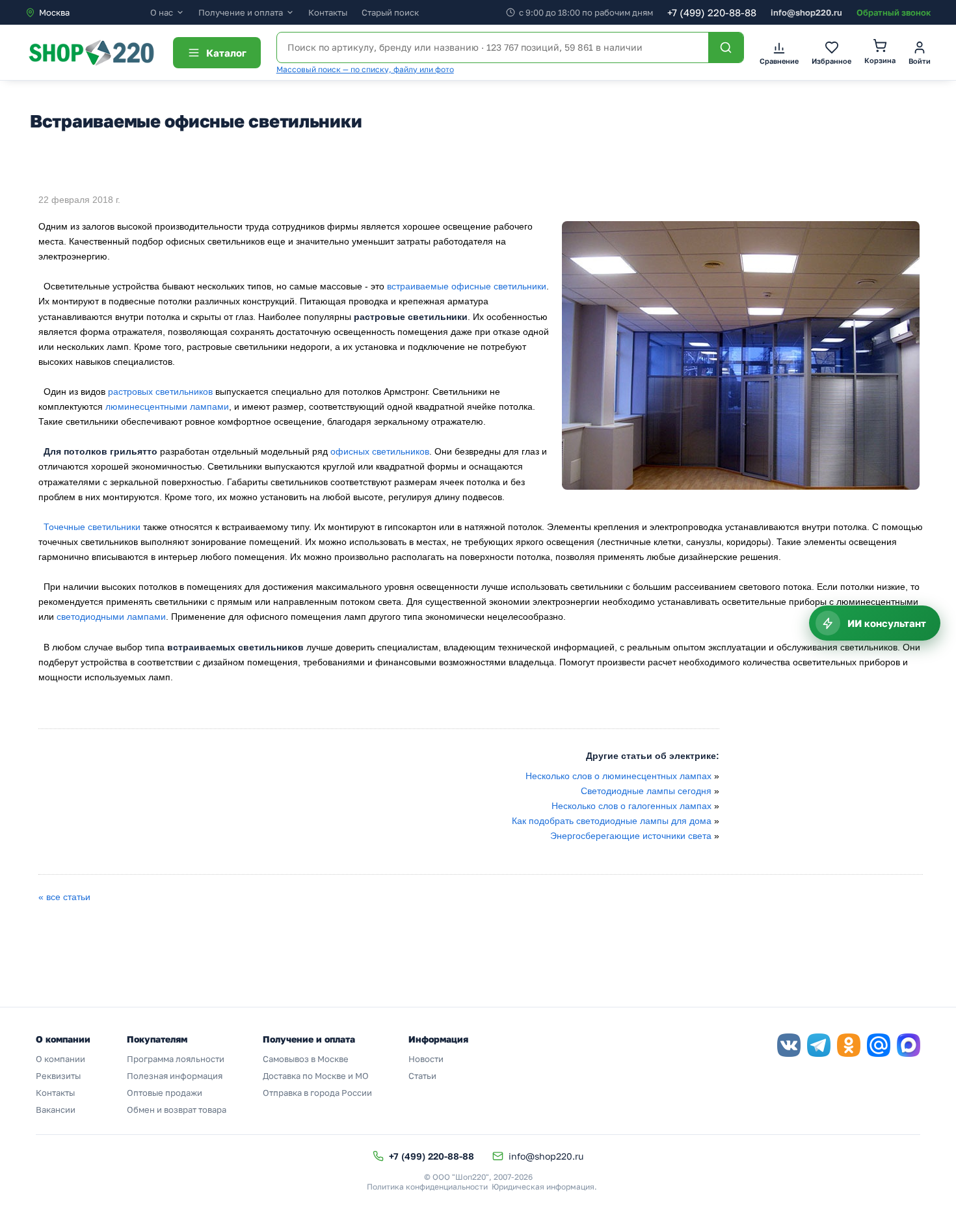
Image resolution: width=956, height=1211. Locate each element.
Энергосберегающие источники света (630, 836)
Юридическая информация (543, 1186)
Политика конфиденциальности (427, 1186)
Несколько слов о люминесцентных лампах (618, 776)
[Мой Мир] (878, 1045)
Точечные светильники (92, 527)
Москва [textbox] (54, 12)
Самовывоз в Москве (306, 1059)
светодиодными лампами (111, 616)
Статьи (422, 1076)
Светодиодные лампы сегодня (646, 791)
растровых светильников (160, 391)
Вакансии (55, 1109)
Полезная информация (174, 1076)
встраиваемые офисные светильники (466, 286)
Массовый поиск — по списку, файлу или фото (365, 69)
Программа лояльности (175, 1059)
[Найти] (725, 47)
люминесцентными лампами (167, 406)
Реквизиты (58, 1076)
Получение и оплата (240, 12)
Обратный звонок (893, 12)
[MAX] (908, 1045)
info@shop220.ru (806, 12)
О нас (161, 12)
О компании (60, 1059)
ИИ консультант (886, 623)
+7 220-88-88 (711, 12)
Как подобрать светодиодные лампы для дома (611, 821)
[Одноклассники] (848, 1045)
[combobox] (87, 12)
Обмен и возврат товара (176, 1109)
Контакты (327, 12)
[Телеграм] (818, 1045)
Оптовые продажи (164, 1092)
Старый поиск (390, 12)
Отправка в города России (317, 1092)
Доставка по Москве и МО (316, 1076)
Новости (426, 1059)
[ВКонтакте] (789, 1045)
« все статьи (64, 897)
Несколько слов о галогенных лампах (631, 806)
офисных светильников (379, 451)
